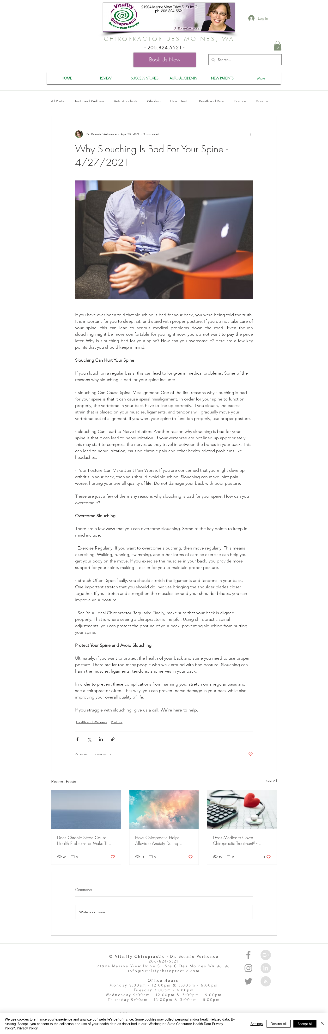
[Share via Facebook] (77, 739)
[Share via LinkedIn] (101, 739)
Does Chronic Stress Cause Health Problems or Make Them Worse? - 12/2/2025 (85, 840)
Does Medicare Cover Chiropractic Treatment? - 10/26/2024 (235, 840)
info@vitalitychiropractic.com (164, 970)
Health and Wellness (88, 101)
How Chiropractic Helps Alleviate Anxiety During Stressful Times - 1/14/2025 (161, 840)
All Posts (57, 101)
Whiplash (154, 101)
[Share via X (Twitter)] (89, 739)
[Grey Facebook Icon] (248, 955)
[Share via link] (112, 739)
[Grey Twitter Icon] (248, 981)
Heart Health (179, 101)
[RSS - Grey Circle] (266, 981)
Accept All (305, 1023)
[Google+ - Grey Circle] (266, 955)
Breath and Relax (212, 101)
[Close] (322, 1023)
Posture (240, 101)
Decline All (278, 1023)
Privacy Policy (27, 1028)
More (259, 101)
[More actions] (250, 134)
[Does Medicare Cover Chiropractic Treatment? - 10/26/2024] (242, 809)
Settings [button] (256, 1023)
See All (271, 781)
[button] (277, 46)
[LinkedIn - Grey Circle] (266, 968)
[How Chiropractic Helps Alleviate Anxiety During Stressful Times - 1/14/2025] (164, 809)
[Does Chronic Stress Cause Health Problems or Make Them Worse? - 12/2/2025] (86, 809)
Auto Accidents (125, 101)
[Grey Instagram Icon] (248, 968)
